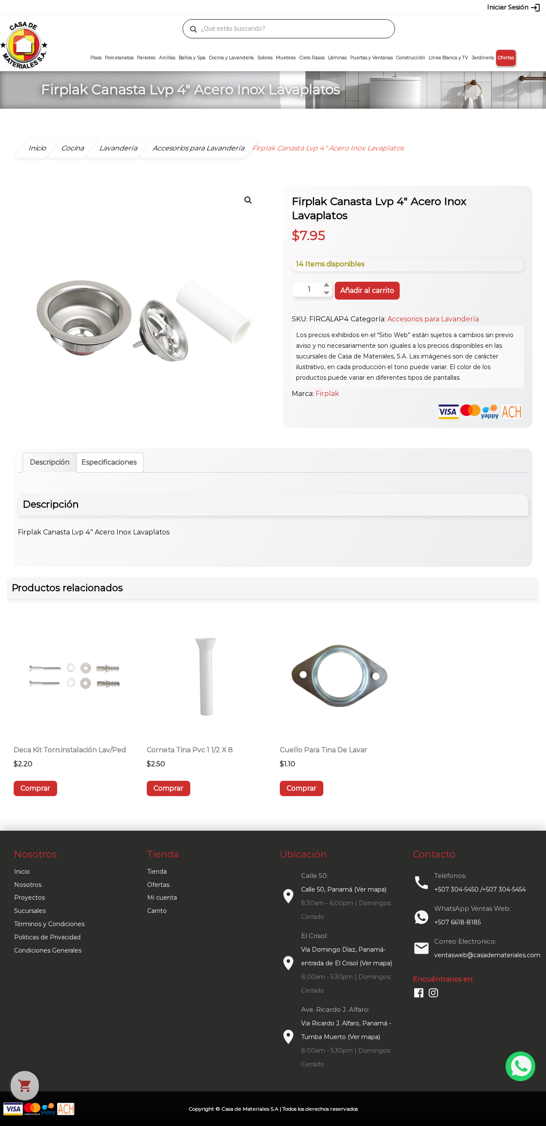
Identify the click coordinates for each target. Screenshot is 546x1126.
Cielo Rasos (312, 58)
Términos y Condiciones (49, 924)
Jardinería (483, 58)
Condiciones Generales (47, 950)
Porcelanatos (119, 58)
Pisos (96, 58)
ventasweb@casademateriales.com (81, 7)
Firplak (327, 394)
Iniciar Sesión (513, 8)
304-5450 (260, 7)
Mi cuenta (162, 897)
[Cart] (25, 1085)
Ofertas (506, 58)
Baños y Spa (192, 58)
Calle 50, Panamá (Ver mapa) (343, 889)
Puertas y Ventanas (371, 58)
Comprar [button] (35, 788)
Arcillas (167, 58)
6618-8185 (321, 7)
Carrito (157, 911)
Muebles (286, 58)
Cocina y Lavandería (231, 58)
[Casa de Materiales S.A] (21, 32)
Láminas (337, 58)
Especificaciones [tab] (108, 462)
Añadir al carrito (367, 290)
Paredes (146, 58)
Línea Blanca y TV (448, 58)
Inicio (22, 871)
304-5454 (291, 7)
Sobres (265, 58)
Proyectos (29, 897)
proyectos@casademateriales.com (183, 7)
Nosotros (27, 885)
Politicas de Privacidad (47, 937)
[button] (248, 200)
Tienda (157, 871)
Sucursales (30, 911)
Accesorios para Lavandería (433, 319)
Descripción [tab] (50, 462)
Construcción (410, 58)
